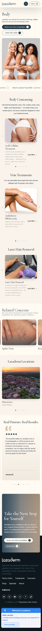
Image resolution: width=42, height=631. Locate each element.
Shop (4, 583)
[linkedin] (20, 597)
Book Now (11, 546)
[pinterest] (26, 597)
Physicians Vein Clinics (28, 602)
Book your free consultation (15, 27)
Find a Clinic (7, 578)
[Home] (9, 4)
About (21, 583)
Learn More (23, 87)
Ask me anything (9, 624)
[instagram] (9, 597)
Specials (12, 583)
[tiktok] (31, 597)
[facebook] (4, 597)
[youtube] (15, 597)
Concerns (31, 578)
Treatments (20, 578)
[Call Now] (26, 4)
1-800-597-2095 (11, 33)
